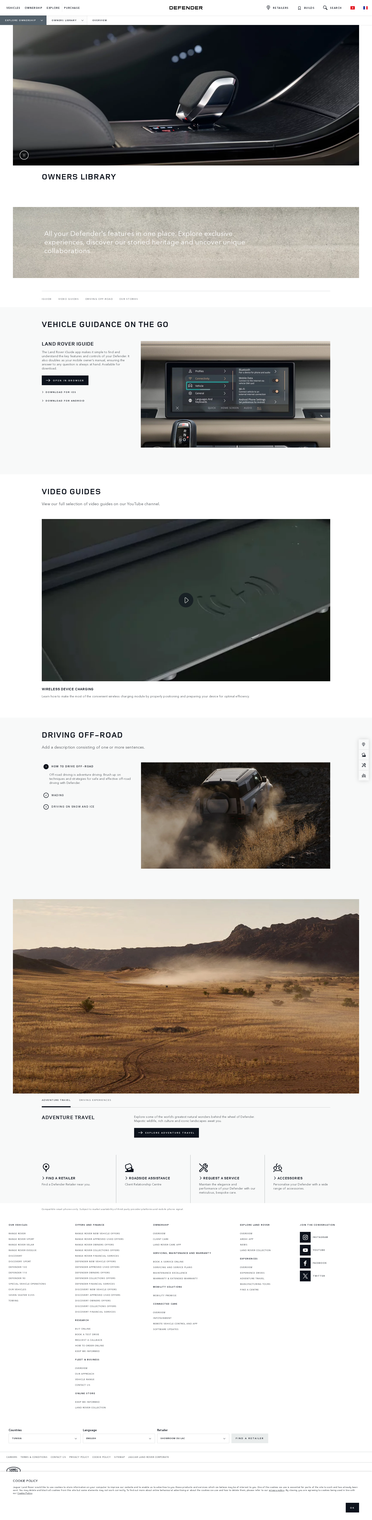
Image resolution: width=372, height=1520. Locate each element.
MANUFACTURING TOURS (255, 1283)
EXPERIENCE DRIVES (252, 1272)
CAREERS (11, 1456)
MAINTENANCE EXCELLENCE (170, 1272)
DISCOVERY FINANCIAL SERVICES (95, 1311)
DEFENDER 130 (18, 1266)
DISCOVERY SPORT (20, 1261)
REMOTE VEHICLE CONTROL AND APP (175, 1323)
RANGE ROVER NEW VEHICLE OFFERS (97, 1233)
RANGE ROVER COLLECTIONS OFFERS (97, 1250)
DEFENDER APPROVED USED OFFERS (97, 1266)
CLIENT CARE (161, 1238)
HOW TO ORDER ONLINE (89, 1345)
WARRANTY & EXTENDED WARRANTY (175, 1278)
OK (352, 1507)
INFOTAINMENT (162, 1317)
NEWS (244, 1244)
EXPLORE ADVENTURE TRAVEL (170, 1132)
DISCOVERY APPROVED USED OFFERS (98, 1294)
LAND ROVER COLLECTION (90, 1407)
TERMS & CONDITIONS (34, 1456)
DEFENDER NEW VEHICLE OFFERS (95, 1261)
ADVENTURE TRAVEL (252, 1278)
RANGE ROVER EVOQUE (23, 1250)
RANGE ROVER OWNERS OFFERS (94, 1244)
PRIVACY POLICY (79, 1456)
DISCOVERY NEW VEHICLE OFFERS (96, 1289)
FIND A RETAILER (250, 1438)
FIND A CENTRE (249, 1289)
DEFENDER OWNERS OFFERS (92, 1272)
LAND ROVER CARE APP (167, 1244)
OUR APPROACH (84, 1373)
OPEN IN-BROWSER (68, 380)
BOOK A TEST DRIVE (87, 1334)
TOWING (14, 1300)
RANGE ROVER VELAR (21, 1244)
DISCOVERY (15, 1255)
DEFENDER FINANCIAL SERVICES (95, 1283)
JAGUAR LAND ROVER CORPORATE (148, 1456)
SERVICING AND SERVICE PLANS (172, 1267)
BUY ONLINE (83, 1328)
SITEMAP (119, 1456)
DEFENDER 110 (18, 1272)
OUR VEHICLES (17, 1289)
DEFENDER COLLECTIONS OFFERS (95, 1278)
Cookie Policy (24, 1493)
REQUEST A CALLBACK (88, 1339)
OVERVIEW (81, 1368)
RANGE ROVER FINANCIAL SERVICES (97, 1255)
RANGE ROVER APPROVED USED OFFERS (99, 1238)
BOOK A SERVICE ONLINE (168, 1261)
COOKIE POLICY (101, 1456)
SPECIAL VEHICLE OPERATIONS (27, 1283)
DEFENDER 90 (17, 1278)
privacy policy (276, 1490)
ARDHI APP (246, 1238)
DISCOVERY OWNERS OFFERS (93, 1300)
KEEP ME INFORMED (87, 1351)
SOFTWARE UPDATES (166, 1329)
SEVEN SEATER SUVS (22, 1294)
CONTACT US (82, 1384)
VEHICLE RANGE (85, 1379)
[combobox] (45, 1438)
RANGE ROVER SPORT (21, 1238)
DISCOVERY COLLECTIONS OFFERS (95, 1306)
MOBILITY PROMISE (165, 1295)
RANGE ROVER (17, 1233)
